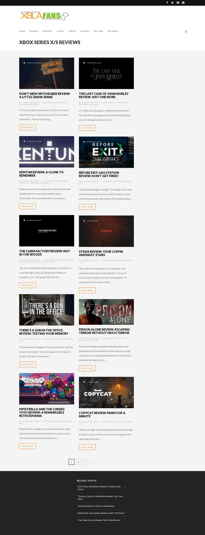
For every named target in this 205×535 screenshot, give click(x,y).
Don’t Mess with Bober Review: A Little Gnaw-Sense (44, 95)
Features (94, 104)
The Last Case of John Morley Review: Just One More (103, 95)
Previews (47, 31)
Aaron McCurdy (31, 102)
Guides (60, 31)
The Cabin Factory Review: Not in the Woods (44, 252)
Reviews (34, 31)
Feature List (59, 102)
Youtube (98, 31)
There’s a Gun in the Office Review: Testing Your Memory (43, 331)
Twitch (72, 31)
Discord (85, 31)
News (22, 31)
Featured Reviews (29, 104)
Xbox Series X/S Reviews (115, 102)
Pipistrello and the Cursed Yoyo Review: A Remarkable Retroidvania (42, 412)
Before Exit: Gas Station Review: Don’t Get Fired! (99, 174)
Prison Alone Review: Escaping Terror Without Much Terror (104, 331)
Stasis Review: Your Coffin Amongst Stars (101, 253)
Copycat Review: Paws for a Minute (102, 414)
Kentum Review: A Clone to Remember (41, 173)
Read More (28, 127)
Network (113, 31)
